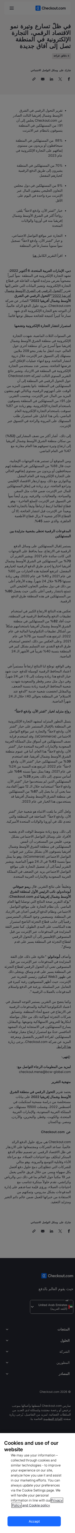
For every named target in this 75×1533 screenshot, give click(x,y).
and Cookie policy (36, 1505)
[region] (37, 1483)
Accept (34, 1521)
